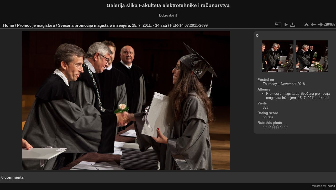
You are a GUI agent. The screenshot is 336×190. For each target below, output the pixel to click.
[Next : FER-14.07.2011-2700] (320, 24)
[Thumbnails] (306, 24)
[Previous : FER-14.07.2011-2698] (313, 24)
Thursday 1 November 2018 (284, 84)
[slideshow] (285, 24)
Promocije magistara (36, 25)
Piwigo (331, 185)
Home (8, 25)
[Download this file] (292, 24)
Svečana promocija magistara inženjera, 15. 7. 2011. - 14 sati (112, 25)
